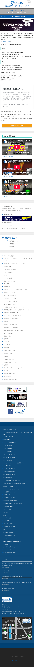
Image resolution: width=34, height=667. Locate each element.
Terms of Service (15, 660)
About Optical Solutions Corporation (13, 368)
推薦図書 (12, 246)
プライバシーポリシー (9, 350)
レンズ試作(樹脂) (8, 278)
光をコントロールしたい (10, 281)
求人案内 (6, 370)
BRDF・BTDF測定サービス (10, 256)
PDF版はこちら (6, 41)
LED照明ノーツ (14, 244)
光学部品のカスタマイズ (10, 298)
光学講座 (6, 339)
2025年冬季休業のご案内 (8, 588)
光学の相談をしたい (9, 286)
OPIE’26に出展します (7, 571)
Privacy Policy (27, 658)
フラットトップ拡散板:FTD (10, 269)
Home (11, 10)
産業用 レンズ (7, 321)
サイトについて (8, 376)
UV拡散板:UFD (7, 266)
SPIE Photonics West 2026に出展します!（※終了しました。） (16, 582)
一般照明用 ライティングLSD (11, 318)
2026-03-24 (8, 226)
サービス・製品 (8, 344)
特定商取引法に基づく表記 (10, 379)
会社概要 (6, 365)
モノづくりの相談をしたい (10, 295)
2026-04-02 (8, 214)
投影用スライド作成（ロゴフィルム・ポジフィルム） (17, 263)
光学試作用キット (8, 275)
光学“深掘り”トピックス (9, 238)
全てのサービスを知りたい (10, 301)
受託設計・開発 (8, 336)
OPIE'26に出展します (8, 222)
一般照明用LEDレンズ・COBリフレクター (14, 307)
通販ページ (6, 341)
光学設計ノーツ (14, 241)
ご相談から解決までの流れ (10, 362)
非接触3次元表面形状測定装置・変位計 (14, 330)
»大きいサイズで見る (8, 156)
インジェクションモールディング (12, 315)
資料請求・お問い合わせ (10, 373)
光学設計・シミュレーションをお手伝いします (15, 289)
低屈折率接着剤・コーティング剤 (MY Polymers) (16, 310)
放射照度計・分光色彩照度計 (11, 327)
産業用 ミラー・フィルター (10, 324)
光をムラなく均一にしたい (10, 283)
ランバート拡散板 (8, 272)
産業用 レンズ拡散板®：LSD (11, 312)
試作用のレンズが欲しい (10, 304)
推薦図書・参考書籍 (9, 359)
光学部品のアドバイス (9, 292)
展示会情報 (6, 347)
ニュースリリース (19, 10)
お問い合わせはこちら (17, 125)
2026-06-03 (8, 206)
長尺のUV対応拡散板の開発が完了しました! (14, 228)
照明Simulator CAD (9, 333)
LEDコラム (6, 356)
